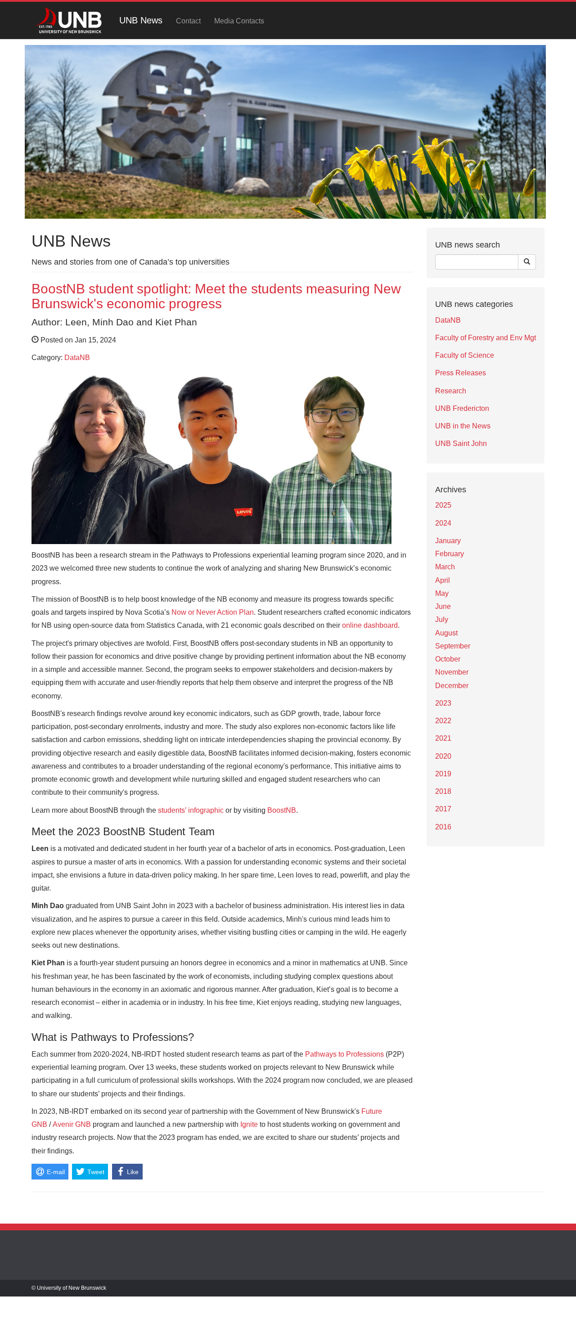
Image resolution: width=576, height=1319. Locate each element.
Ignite (249, 1124)
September (452, 646)
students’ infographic (191, 810)
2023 (443, 703)
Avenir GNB (72, 1124)
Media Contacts (239, 21)
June (443, 606)
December (451, 685)
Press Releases (460, 373)
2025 (443, 505)
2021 (443, 738)
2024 (443, 523)
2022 (443, 721)
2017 (443, 809)
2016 (443, 827)
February (449, 554)
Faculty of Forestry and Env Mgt (485, 338)
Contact (188, 21)
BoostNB (281, 810)
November (451, 672)
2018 (443, 791)
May (442, 593)
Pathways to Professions (344, 1054)
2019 (443, 774)
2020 (443, 756)
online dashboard (370, 625)
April (442, 580)
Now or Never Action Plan (212, 612)
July (441, 619)
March (445, 567)
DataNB (77, 357)
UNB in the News (462, 426)
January (448, 541)
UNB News (140, 20)
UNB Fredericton (462, 408)
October (447, 659)
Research (450, 391)
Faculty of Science (464, 355)
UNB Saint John (461, 443)
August (446, 633)
